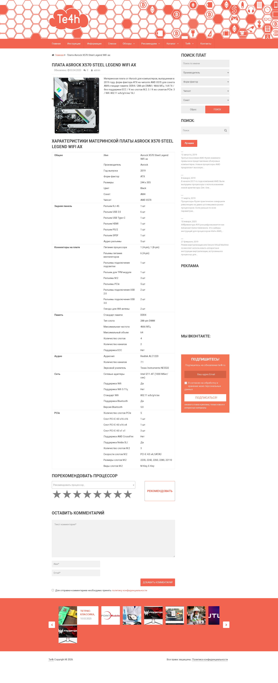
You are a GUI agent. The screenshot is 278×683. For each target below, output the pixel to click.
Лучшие (189, 143)
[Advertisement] (208, 300)
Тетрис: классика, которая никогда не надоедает (87, 613)
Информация (94, 43)
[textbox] (93, 485)
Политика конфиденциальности (210, 659)
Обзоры (127, 43)
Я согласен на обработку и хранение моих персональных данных (202, 386)
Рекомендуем (149, 43)
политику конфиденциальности (129, 590)
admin (97, 70)
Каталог (171, 43)
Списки (112, 43)
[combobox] (93, 485)
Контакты (205, 43)
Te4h (187, 43)
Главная (56, 43)
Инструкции (73, 43)
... (182, 151)
